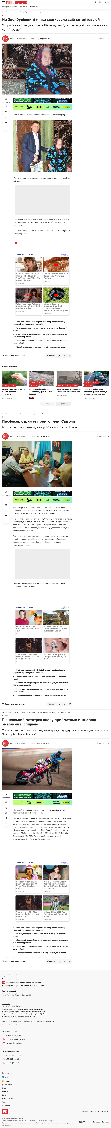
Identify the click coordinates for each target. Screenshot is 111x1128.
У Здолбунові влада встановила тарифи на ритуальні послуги (42, 347)
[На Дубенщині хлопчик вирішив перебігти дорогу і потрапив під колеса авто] (96, 378)
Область (41, 382)
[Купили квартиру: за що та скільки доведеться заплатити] (14, 378)
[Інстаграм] (104, 1111)
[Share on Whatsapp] (6, 117)
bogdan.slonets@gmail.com (35, 1011)
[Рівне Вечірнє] (20, 2)
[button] (4, 2)
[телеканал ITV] (31, 398)
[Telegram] (107, 1111)
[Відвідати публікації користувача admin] (5, 38)
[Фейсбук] (96, 1111)
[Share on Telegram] (6, 122)
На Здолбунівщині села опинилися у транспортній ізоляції (40, 391)
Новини (6, 15)
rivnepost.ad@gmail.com (26, 1016)
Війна (67, 385)
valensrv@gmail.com (36, 1009)
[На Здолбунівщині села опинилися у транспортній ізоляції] (41, 378)
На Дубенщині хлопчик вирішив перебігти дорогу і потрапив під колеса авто (95, 391)
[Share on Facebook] (6, 107)
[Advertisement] (42, 200)
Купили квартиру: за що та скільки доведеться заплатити (13, 391)
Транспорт (34, 385)
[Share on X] (6, 112)
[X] (98, 1111)
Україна (74, 385)
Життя (5, 385)
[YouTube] (101, 1111)
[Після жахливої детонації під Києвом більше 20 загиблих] (69, 378)
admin (12, 38)
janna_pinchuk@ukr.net (39, 1014)
